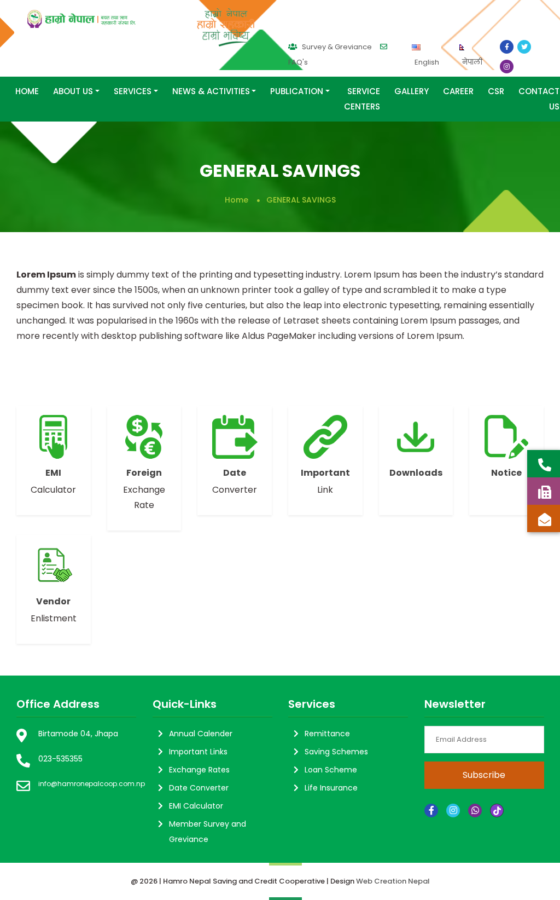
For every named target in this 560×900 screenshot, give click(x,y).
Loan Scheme (331, 769)
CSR (496, 91)
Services (132, 91)
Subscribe (484, 775)
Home (27, 91)
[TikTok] (497, 810)
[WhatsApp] (475, 810)
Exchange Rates (199, 769)
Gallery (411, 91)
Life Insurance (331, 787)
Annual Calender (200, 733)
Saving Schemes (336, 751)
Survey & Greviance (336, 47)
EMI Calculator (196, 805)
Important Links (198, 751)
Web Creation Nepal (393, 881)
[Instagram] (453, 810)
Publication (296, 91)
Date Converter (199, 787)
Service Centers (362, 98)
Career (458, 91)
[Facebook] (431, 810)
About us (73, 91)
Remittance (327, 733)
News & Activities (211, 91)
